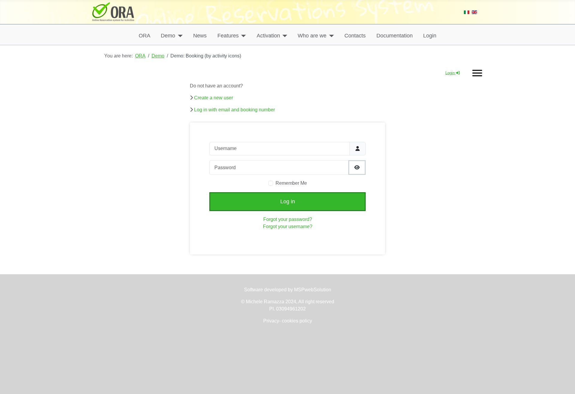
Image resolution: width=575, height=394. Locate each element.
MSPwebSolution (312, 289)
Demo (168, 36)
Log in (287, 201)
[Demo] (179, 36)
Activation (268, 36)
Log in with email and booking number (234, 109)
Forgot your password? (287, 219)
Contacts (355, 36)
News (200, 36)
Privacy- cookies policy (287, 320)
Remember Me (291, 183)
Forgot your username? (287, 226)
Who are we (312, 36)
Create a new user (213, 97)
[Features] (242, 36)
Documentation (394, 36)
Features (228, 36)
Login (429, 36)
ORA (144, 36)
